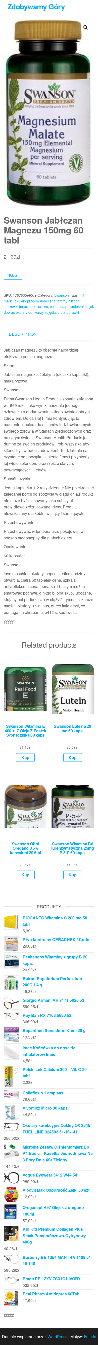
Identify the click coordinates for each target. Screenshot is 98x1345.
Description (23, 334)
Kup (13, 275)
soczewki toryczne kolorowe (26, 306)
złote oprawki (68, 312)
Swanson (61, 295)
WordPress (57, 1336)
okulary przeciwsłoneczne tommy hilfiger (47, 300)
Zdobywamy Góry (36, 6)
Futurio (90, 1336)
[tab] (26, 334)
